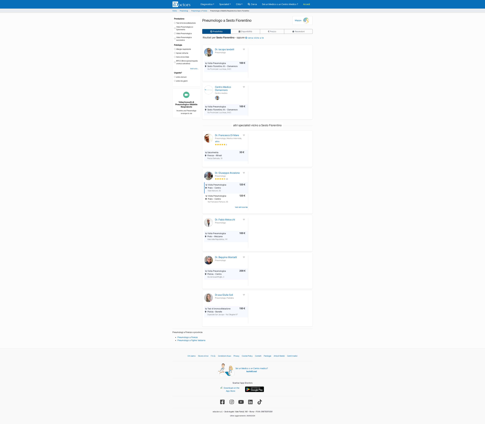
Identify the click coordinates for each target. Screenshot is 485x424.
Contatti (258, 356)
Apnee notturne (182, 53)
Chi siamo (192, 356)
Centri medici (292, 356)
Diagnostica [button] (206, 4)
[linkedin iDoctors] (250, 402)
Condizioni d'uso (224, 356)
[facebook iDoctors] (222, 402)
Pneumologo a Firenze (199, 11)
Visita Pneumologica (184, 33)
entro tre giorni (181, 81)
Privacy (236, 356)
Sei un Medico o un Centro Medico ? (280, 4)
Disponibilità (246, 31)
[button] (221, 144)
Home (174, 11)
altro (217, 141)
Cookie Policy (247, 356)
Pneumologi (184, 11)
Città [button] (238, 4)
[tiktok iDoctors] (260, 402)
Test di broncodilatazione (186, 23)
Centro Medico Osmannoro (223, 88)
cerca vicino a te (255, 37)
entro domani (181, 77)
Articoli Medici (279, 356)
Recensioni (299, 31)
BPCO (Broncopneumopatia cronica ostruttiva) (187, 62)
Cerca (253, 4)
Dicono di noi (203, 356)
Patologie (267, 356)
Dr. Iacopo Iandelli (224, 49)
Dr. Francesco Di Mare (227, 135)
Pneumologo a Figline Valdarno (191, 340)
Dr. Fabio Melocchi (225, 219)
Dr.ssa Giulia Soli (224, 294)
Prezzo (272, 31)
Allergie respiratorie (183, 49)
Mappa (298, 20)
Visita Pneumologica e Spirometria (184, 28)
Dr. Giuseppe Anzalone (227, 172)
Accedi (306, 4)
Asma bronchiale (182, 57)
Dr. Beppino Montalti (226, 257)
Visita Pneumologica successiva (184, 38)
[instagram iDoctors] (231, 402)
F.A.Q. (213, 356)
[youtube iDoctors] (241, 402)
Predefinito (217, 31)
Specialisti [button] (224, 4)
